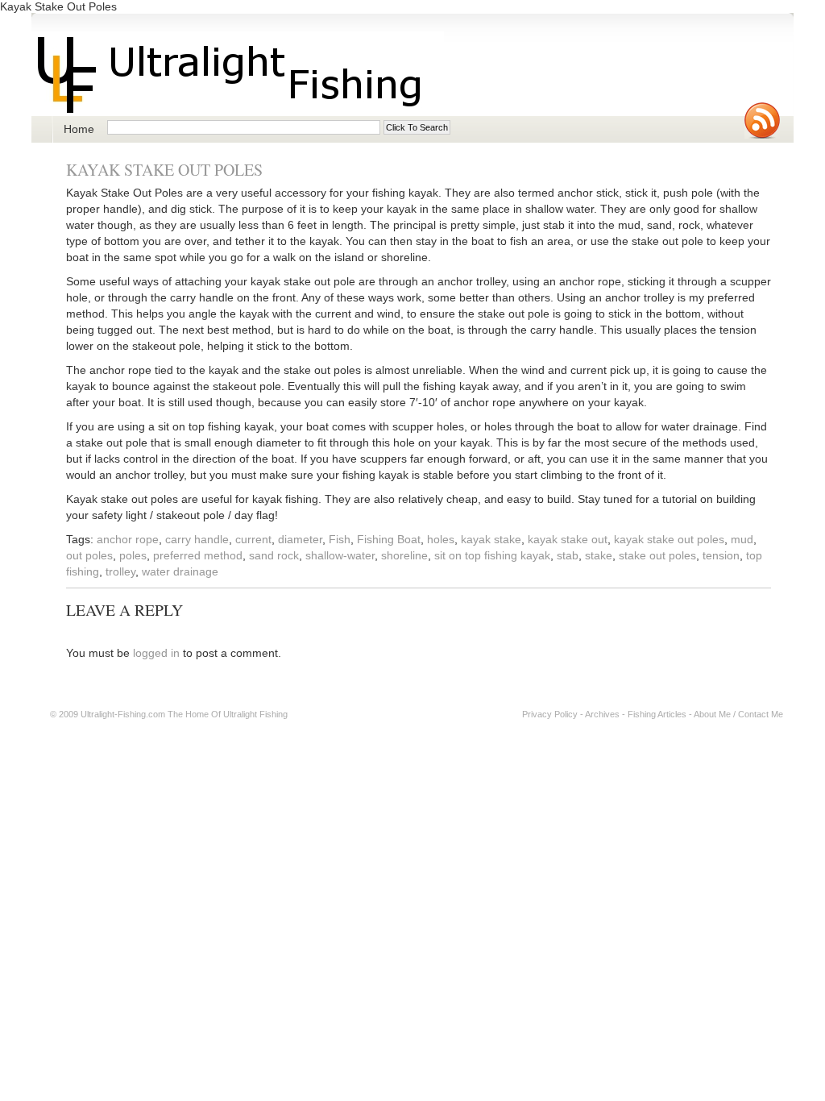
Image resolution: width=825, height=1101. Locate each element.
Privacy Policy (550, 714)
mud (742, 539)
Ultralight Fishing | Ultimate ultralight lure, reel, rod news (237, 73)
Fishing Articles (657, 714)
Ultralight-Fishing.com (123, 714)
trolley (120, 571)
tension (721, 555)
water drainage (180, 571)
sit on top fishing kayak (492, 555)
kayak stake (491, 539)
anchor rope (128, 539)
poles (133, 555)
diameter (300, 539)
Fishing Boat (389, 539)
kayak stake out (567, 539)
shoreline (404, 555)
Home (79, 129)
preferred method (198, 555)
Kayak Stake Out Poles (164, 170)
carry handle (197, 539)
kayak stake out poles (669, 539)
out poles (89, 555)
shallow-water (340, 555)
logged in (156, 652)
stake (598, 555)
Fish (339, 539)
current (253, 539)
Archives (602, 714)
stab (567, 555)
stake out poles (657, 555)
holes (440, 539)
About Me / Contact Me (738, 714)
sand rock (274, 555)
